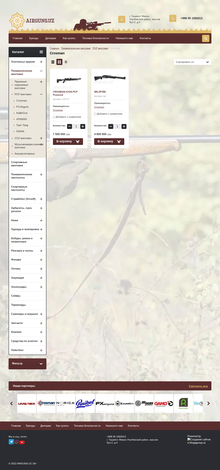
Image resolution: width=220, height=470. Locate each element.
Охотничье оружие (23, 61)
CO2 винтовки (23, 138)
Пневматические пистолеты (21, 176)
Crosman (58, 110)
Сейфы (15, 295)
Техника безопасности (95, 38)
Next (208, 403)
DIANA (20, 131)
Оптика (15, 268)
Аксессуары (18, 286)
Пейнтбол (17, 350)
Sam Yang (22, 125)
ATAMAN (21, 119)
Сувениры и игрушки (24, 313)
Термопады (18, 304)
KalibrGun (22, 112)
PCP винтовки (100, 48)
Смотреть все (198, 386)
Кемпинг (16, 331)
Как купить (69, 38)
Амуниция (17, 277)
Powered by (194, 436)
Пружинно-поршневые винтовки (21, 85)
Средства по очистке (24, 341)
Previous (12, 403)
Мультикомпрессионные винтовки (29, 146)
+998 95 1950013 (191, 18)
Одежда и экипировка (25, 229)
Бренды (33, 38)
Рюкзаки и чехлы (22, 250)
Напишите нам (124, 38)
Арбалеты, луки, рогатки (21, 209)
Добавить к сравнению (68, 116)
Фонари (16, 259)
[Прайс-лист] (66, 62)
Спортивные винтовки (19, 164)
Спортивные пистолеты (19, 188)
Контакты (145, 38)
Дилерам (50, 38)
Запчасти (17, 323)
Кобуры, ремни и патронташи (21, 240)
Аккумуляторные (25, 153)
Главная (17, 38)
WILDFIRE (100, 91)
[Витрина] (59, 62)
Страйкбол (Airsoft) (23, 198)
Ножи (14, 220)
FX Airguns (22, 106)
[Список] (53, 62)
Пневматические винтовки (76, 48)
